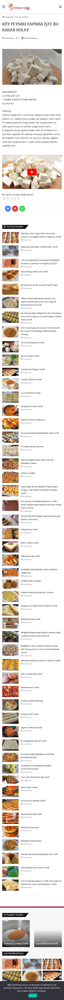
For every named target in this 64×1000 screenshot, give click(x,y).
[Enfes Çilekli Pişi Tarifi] (10, 678)
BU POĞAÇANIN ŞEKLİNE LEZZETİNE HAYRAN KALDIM (37, 756)
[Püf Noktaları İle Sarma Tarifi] (10, 871)
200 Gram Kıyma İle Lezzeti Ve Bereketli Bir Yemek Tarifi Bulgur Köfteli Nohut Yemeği (40, 331)
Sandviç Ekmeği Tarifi (31, 814)
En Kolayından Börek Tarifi (33, 741)
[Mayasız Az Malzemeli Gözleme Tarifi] (10, 610)
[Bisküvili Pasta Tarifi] (10, 623)
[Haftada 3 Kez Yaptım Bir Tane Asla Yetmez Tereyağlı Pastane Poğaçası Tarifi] (10, 237)
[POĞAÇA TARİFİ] (10, 477)
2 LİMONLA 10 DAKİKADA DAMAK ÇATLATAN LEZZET (36, 767)
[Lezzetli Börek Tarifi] (10, 397)
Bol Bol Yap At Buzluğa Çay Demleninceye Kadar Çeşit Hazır (40, 518)
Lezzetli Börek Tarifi (30, 393)
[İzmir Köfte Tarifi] (10, 791)
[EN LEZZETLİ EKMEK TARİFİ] (10, 804)
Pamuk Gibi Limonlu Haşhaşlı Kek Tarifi (39, 854)
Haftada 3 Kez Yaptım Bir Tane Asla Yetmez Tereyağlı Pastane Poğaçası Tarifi (41, 235)
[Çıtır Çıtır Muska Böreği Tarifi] (10, 780)
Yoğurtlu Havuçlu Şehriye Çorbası (37, 592)
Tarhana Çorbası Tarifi (16, 944)
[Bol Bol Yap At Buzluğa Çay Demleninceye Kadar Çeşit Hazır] (10, 520)
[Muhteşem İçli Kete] (10, 831)
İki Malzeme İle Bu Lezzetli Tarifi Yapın (39, 285)
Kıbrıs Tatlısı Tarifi (30, 543)
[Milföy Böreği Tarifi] (10, 560)
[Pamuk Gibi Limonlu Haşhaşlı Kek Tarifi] (10, 858)
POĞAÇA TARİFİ (28, 473)
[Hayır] (60, 990)
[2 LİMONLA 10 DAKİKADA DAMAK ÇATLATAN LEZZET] (10, 768)
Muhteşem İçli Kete (30, 827)
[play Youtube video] (32, 172)
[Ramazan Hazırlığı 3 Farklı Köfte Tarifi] (10, 251)
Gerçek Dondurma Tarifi (32, 343)
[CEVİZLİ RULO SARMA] (10, 584)
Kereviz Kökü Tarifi (30, 356)
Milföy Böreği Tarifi (30, 556)
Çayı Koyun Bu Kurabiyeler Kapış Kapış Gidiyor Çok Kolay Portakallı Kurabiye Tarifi (39, 490)
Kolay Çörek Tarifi (29, 714)
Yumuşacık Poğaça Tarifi (33, 369)
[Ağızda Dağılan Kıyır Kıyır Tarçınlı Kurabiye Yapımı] (10, 464)
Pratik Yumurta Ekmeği (32, 701)
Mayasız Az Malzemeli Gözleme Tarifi (39, 606)
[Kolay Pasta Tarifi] (10, 533)
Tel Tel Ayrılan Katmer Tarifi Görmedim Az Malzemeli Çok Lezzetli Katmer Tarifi (41, 882)
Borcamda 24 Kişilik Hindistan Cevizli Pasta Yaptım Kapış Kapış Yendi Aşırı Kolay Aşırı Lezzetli (41, 505)
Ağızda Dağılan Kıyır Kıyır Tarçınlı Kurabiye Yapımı (37, 461)
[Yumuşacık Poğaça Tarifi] (10, 372)
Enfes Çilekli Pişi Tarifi (31, 674)
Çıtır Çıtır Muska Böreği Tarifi (35, 777)
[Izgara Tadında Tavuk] (10, 731)
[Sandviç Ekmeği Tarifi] (10, 818)
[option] (16, 933)
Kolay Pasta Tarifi (29, 529)
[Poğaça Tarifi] (18, 6)
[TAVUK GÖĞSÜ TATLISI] (10, 383)
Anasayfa (8, 17)
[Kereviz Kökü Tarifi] (10, 360)
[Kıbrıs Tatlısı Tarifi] (10, 547)
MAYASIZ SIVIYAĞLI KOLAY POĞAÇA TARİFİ (40, 661)
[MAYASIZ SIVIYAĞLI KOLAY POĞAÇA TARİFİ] (10, 664)
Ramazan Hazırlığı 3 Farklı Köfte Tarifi (39, 247)
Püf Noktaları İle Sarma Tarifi (35, 868)
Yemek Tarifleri (21, 17)
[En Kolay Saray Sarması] (10, 450)
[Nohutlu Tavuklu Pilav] (10, 845)
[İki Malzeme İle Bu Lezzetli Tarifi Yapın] (10, 289)
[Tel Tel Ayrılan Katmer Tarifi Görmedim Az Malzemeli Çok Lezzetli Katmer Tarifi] (10, 885)
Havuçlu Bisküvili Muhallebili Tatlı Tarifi (40, 433)
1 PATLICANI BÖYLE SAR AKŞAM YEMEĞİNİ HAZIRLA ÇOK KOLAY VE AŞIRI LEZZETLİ (40, 262)
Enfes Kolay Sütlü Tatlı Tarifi (34, 272)
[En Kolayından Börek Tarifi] (10, 745)
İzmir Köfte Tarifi (29, 787)
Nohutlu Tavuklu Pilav (31, 841)
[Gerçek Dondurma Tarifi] (10, 346)
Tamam (32, 995)
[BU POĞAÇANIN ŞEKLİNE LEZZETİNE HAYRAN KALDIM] (10, 757)
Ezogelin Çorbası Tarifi (32, 406)
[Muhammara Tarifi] (10, 691)
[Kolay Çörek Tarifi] (10, 718)
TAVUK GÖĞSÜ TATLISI (31, 379)
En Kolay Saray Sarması (32, 446)
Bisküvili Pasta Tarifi (30, 619)
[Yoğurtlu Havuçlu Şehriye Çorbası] (10, 596)
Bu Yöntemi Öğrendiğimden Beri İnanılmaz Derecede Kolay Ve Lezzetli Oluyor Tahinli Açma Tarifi (41, 317)
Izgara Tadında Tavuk (31, 727)
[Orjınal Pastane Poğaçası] (10, 423)
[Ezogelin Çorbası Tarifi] (10, 410)
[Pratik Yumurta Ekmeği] (10, 705)
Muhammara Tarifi (30, 687)
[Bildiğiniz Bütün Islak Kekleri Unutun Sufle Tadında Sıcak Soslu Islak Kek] (10, 636)
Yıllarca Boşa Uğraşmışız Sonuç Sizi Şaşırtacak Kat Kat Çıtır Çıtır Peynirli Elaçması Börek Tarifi (38, 302)
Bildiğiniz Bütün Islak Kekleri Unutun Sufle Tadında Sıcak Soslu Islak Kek (41, 634)
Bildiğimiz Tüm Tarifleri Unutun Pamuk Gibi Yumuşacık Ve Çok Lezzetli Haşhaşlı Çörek (40, 649)
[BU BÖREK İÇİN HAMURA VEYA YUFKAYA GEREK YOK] (10, 572)
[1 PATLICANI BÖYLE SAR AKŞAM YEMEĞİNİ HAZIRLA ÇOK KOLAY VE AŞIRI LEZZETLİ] (10, 263)
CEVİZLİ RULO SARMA (31, 581)
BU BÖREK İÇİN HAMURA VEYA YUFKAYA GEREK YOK (39, 571)
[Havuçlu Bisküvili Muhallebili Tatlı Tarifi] (10, 437)
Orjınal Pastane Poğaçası (33, 420)
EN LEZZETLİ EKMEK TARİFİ (33, 801)
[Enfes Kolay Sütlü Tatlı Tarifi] (10, 275)
